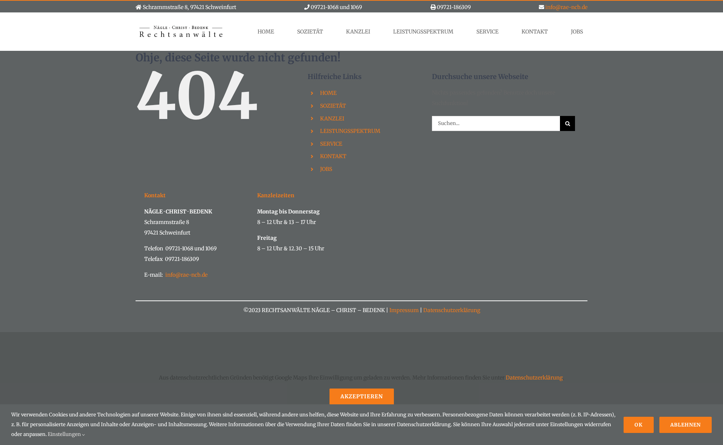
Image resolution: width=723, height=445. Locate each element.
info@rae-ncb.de (566, 7)
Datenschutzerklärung (451, 310)
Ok (639, 425)
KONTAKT (333, 156)
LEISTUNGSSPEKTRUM (350, 131)
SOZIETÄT (333, 105)
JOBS (326, 169)
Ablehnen (685, 425)
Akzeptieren (361, 396)
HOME (328, 93)
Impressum (404, 310)
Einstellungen (65, 434)
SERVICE (331, 143)
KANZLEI (332, 118)
